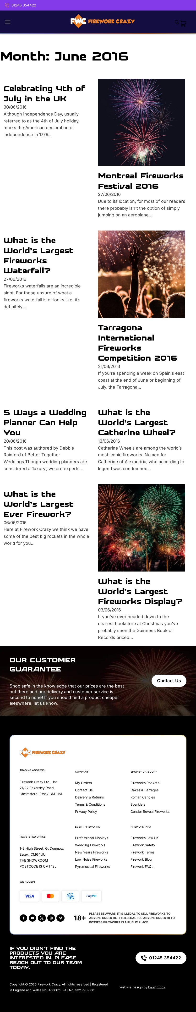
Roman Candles (143, 797)
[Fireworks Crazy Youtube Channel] (32, 918)
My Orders (83, 783)
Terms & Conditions (90, 804)
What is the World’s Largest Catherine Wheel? (137, 422)
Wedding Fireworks (90, 845)
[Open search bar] (176, 22)
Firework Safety (143, 845)
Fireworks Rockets (145, 783)
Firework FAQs (142, 866)
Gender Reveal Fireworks (150, 811)
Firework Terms (142, 852)
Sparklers (138, 804)
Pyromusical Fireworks (92, 866)
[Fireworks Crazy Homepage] (103, 22)
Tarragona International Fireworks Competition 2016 (137, 342)
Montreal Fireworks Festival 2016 (141, 180)
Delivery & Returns (89, 797)
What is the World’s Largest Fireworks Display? (140, 591)
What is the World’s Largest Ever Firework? (39, 504)
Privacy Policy (86, 811)
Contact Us (169, 680)
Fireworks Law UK (144, 838)
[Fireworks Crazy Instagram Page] (51, 918)
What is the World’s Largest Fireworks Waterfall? (39, 255)
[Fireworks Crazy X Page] (42, 918)
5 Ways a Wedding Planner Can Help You (45, 422)
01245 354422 (23, 5)
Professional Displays (91, 838)
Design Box (156, 987)
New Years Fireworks (91, 852)
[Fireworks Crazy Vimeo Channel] (60, 918)
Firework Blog (141, 859)
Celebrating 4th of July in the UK (44, 93)
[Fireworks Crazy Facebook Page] (23, 918)
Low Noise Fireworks (91, 859)
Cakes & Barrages (144, 790)
